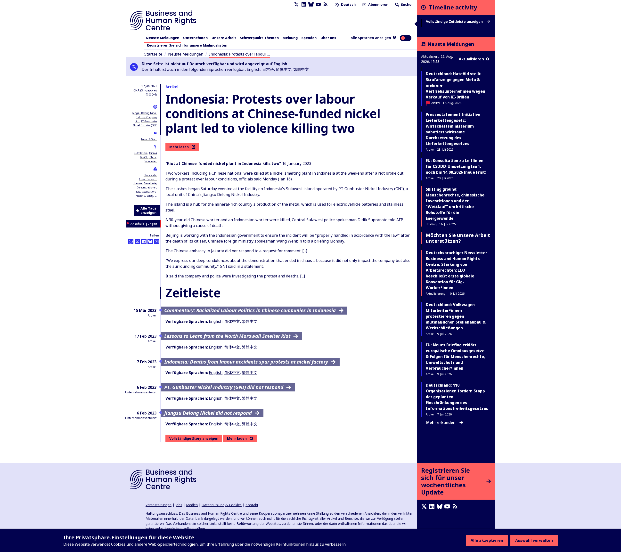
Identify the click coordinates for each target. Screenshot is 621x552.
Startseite (153, 54)
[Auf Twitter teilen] (137, 241)
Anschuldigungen (144, 224)
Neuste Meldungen (162, 37)
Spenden (309, 37)
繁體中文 (301, 69)
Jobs (178, 505)
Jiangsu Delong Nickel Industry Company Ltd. (144, 117)
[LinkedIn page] (304, 4)
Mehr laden (237, 438)
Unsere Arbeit (224, 37)
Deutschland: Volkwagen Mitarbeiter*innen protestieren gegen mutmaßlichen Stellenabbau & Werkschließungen (456, 316)
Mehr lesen (179, 147)
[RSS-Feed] (325, 4)
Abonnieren (377, 4)
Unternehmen (195, 37)
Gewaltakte (150, 183)
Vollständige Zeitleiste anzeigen (455, 21)
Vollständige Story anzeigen (193, 438)
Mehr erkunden (441, 422)
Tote (138, 191)
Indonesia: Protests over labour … (239, 54)
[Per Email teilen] (156, 241)
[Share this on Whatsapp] (130, 241)
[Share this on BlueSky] (150, 241)
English (253, 69)
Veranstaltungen (159, 505)
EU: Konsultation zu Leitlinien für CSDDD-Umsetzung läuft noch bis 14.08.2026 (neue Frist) (456, 166)
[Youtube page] (318, 4)
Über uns (328, 37)
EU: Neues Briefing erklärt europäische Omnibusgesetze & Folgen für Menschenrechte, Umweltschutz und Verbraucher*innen (455, 356)
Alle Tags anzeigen (148, 210)
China (152, 157)
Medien (192, 505)
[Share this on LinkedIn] (144, 241)
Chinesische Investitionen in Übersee (145, 179)
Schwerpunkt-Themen (259, 37)
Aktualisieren (471, 59)
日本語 (268, 69)
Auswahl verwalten (534, 540)
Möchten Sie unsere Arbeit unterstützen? (458, 238)
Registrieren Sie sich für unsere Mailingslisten (187, 45)
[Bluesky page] (311, 4)
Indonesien (151, 161)
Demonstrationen (146, 187)
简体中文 (283, 69)
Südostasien (140, 153)
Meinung (290, 37)
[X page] (296, 4)
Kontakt (251, 505)
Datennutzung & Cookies (222, 505)
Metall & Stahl (149, 139)
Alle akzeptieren (487, 540)
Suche (405, 4)
